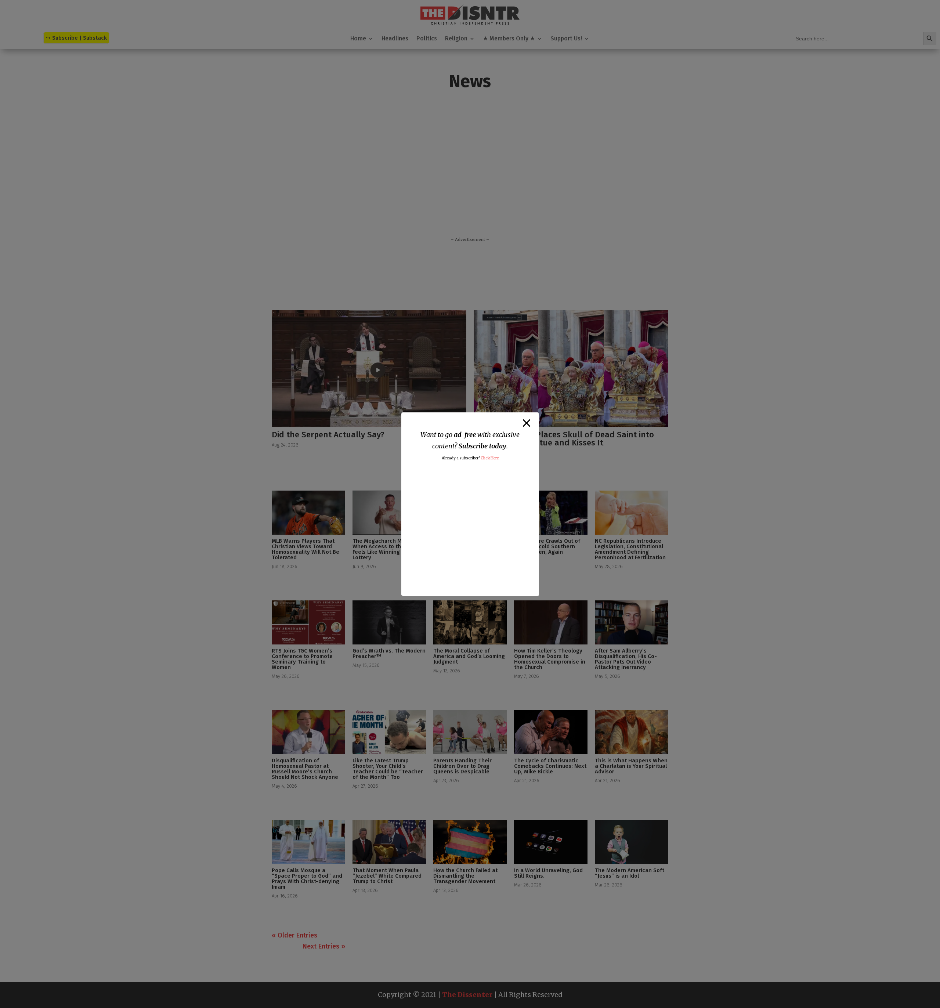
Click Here (490, 458)
